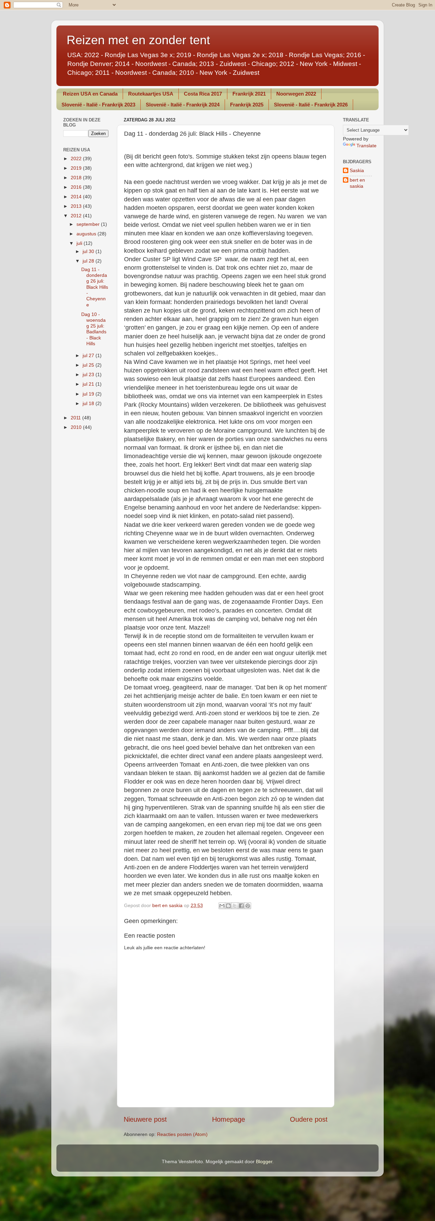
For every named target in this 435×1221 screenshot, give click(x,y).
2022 (77, 158)
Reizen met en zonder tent (138, 40)
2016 (77, 187)
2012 (77, 215)
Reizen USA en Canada (90, 94)
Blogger (264, 1161)
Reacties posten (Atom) (182, 1134)
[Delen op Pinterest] (247, 905)
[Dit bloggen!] (228, 905)
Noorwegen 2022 (296, 94)
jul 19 (89, 394)
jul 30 (89, 251)
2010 (77, 427)
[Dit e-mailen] (222, 905)
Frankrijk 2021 (249, 94)
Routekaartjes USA (150, 94)
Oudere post (309, 1119)
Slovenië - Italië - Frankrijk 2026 (311, 104)
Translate (366, 145)
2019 (77, 168)
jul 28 (89, 261)
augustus (87, 233)
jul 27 (89, 355)
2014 (77, 196)
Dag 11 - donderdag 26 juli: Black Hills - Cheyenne (94, 287)
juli (80, 243)
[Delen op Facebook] (241, 905)
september (88, 224)
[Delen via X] (234, 905)
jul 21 (89, 384)
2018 (77, 177)
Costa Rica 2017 (203, 94)
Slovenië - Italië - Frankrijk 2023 (98, 104)
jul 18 (89, 403)
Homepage (228, 1119)
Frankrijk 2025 (246, 104)
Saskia (357, 170)
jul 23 (89, 374)
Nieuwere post (145, 1119)
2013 (77, 206)
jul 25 (89, 365)
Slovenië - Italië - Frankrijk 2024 (183, 104)
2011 (76, 417)
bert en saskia (357, 182)
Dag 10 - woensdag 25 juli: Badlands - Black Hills (93, 329)
